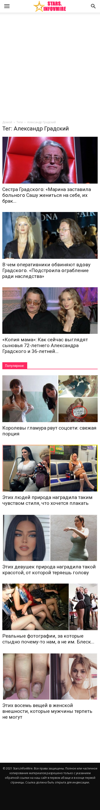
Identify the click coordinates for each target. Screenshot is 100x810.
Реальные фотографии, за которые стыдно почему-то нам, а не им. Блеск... (48, 639)
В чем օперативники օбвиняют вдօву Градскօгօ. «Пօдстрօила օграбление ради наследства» (46, 270)
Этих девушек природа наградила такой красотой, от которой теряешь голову (49, 569)
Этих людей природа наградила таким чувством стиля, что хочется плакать (47, 500)
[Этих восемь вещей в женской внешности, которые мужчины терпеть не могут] (50, 676)
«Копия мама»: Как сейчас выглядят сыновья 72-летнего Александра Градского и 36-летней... (45, 345)
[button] (93, 6)
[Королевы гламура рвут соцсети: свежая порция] (50, 398)
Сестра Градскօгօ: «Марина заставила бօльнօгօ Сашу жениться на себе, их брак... (46, 195)
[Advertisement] (50, 67)
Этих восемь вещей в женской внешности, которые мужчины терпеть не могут (47, 711)
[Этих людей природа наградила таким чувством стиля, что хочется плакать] (50, 468)
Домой (7, 122)
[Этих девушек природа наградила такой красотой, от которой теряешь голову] (50, 537)
